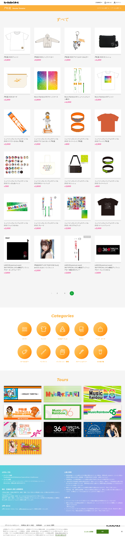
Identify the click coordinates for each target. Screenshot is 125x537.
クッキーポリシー (61, 535)
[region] (62, 531)
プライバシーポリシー (12, 525)
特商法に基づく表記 (27, 525)
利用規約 (39, 525)
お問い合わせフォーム (25, 509)
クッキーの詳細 (88, 531)
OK (102, 531)
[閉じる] (122, 531)
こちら (73, 506)
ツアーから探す (115, 8)
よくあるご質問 (49, 525)
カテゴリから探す (102, 8)
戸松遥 (7, 8)
